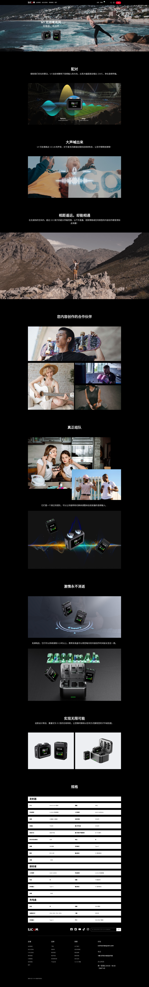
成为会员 (76, 959)
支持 (98, 2)
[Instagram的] (88, 929)
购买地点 (53, 955)
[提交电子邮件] (118, 929)
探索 (101, 2)
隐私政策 (76, 952)
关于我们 (76, 946)
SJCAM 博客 (77, 962)
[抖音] (84, 929)
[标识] (31, 2)
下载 (52, 946)
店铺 (118, 2)
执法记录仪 (45, 2)
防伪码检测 (54, 959)
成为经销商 (77, 949)
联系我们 (53, 952)
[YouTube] (79, 929)
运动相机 (38, 2)
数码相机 (30, 955)
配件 (56, 2)
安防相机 (30, 962)
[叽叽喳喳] (75, 929)
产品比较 (53, 962)
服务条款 (76, 955)
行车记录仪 (31, 952)
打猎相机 (30, 959)
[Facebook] (71, 929)
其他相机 (51, 2)
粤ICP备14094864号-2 (48, 978)
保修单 (53, 949)
